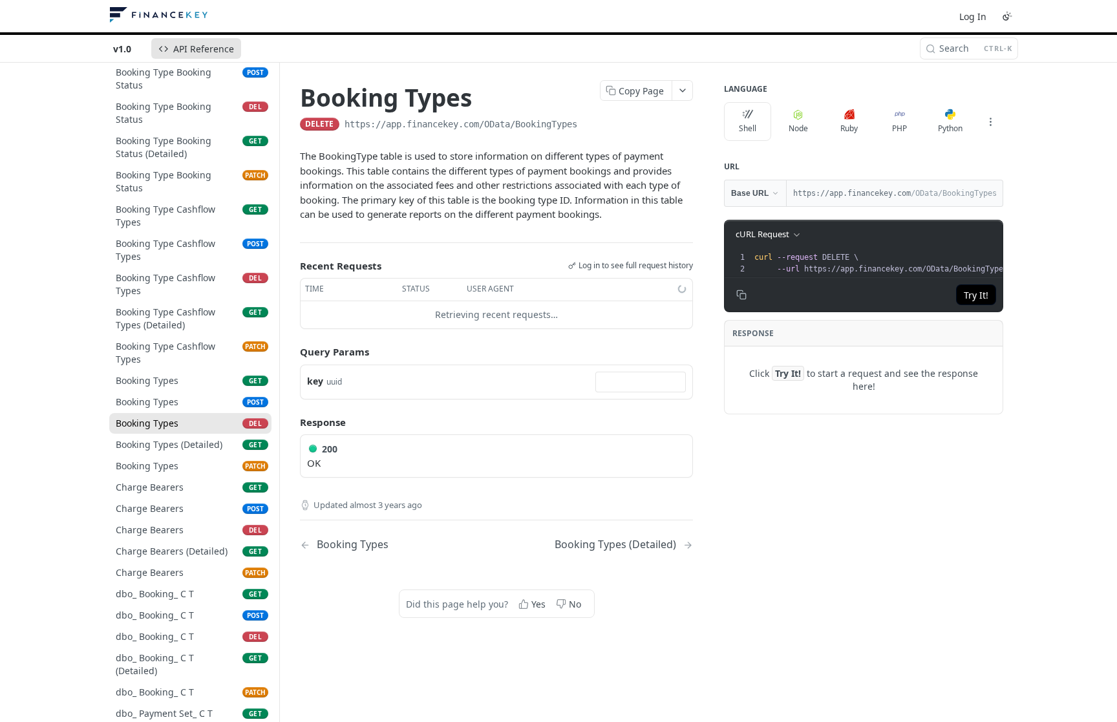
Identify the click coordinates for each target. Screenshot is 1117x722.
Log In (972, 16)
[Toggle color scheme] (1007, 16)
